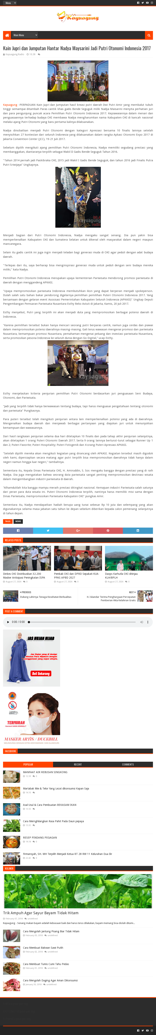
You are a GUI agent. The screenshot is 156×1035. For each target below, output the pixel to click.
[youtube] (147, 3)
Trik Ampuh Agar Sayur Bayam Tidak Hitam (41, 913)
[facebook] (138, 3)
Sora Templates (24, 1030)
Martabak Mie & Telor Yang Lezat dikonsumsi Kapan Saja (56, 788)
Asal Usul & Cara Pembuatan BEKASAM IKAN (49, 804)
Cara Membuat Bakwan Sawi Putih (43, 947)
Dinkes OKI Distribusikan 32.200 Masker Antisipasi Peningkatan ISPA (24, 575)
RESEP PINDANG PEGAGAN (40, 837)
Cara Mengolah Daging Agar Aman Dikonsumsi (50, 980)
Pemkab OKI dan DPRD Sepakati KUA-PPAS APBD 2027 (76, 575)
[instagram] (151, 3)
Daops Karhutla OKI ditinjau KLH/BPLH (121, 575)
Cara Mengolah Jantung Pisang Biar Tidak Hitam (51, 931)
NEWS (18, 521)
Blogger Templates (46, 1030)
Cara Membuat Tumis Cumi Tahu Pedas (46, 964)
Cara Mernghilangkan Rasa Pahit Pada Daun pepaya (53, 821)
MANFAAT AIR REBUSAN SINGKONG (45, 772)
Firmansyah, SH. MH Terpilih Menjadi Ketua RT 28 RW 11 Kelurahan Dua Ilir (67, 853)
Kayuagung (10, 105)
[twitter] (143, 3)
